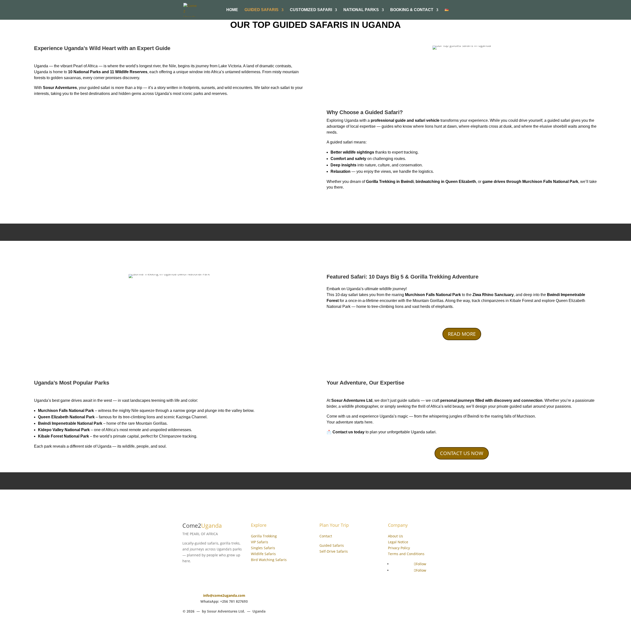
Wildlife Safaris (263, 553)
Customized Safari (311, 10)
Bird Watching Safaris (269, 559)
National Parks (361, 10)
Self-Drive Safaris (333, 551)
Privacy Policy (399, 548)
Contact (325, 536)
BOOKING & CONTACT (411, 10)
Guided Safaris (262, 10)
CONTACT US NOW (461, 453)
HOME (232, 10)
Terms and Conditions (406, 553)
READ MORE (462, 334)
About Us (395, 536)
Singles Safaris (263, 548)
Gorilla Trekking (264, 536)
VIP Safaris (259, 542)
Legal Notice (398, 542)
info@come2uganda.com (224, 595)
